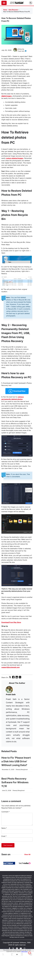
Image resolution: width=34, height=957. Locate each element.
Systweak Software (19, 942)
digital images (6, 96)
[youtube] (21, 949)
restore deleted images (14, 158)
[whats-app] (25, 949)
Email (4, 836)
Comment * (5, 812)
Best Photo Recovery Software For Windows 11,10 (15, 782)
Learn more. (24, 951)
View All (27, 854)
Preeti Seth (21, 51)
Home (5, 9)
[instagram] (17, 949)
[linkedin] (26, 51)
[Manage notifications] (29, 952)
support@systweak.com (10, 667)
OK (17, 954)
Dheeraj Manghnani (22, 769)
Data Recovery (13, 9)
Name (4, 828)
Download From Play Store (11, 622)
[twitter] (10, 678)
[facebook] (13, 678)
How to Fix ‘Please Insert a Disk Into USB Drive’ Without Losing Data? (16, 761)
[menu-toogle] (4, 3)
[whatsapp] (20, 678)
